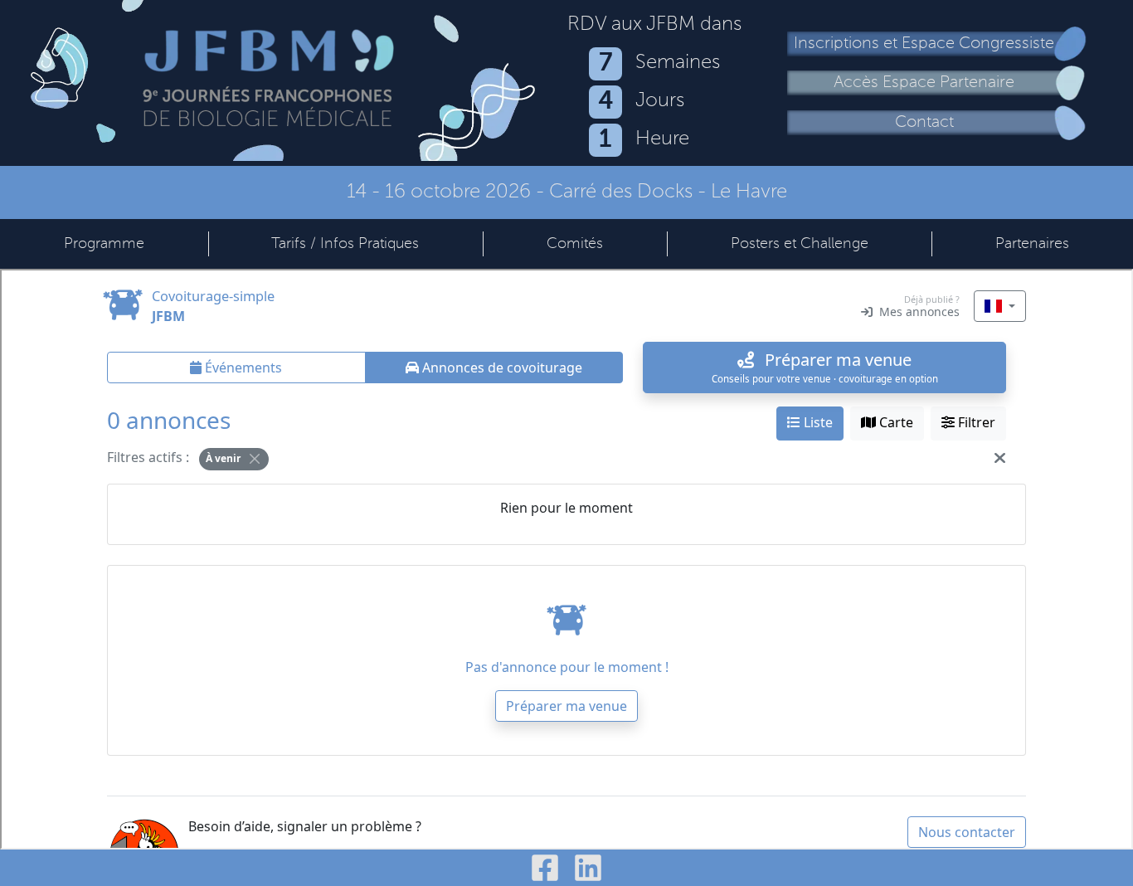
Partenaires (1032, 243)
